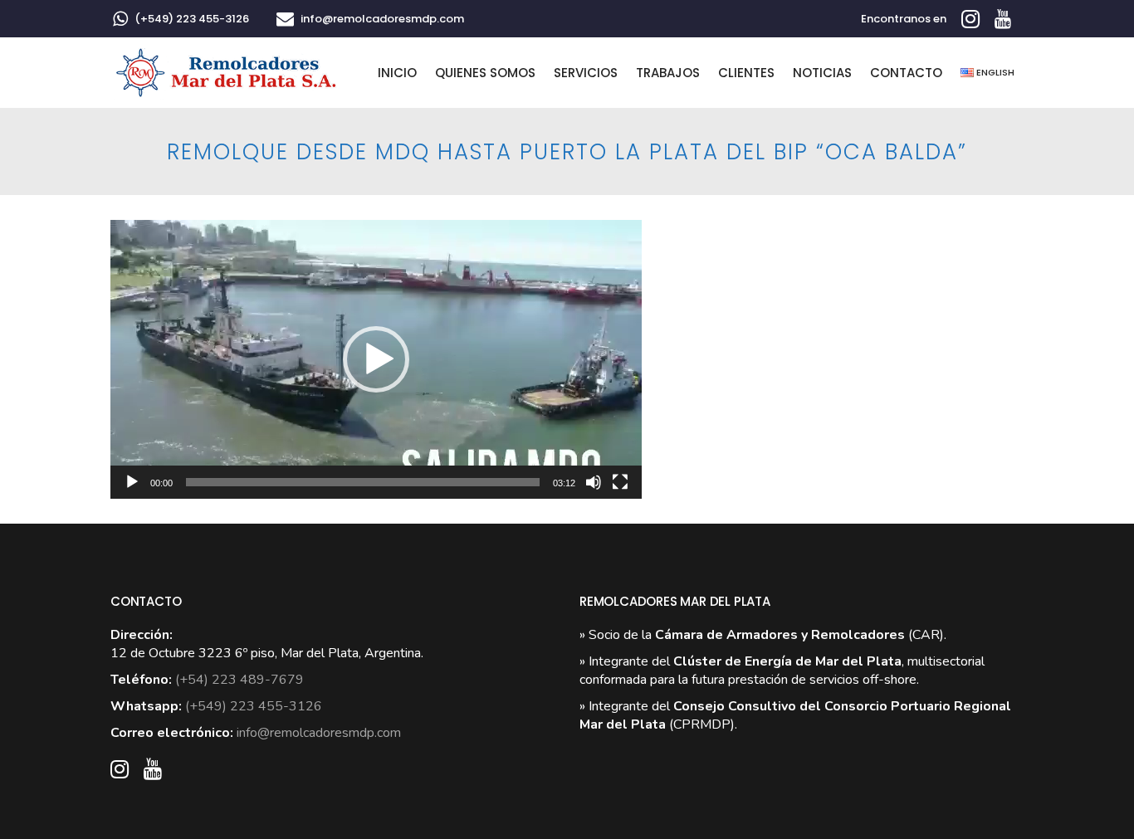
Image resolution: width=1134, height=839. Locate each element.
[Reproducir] (132, 482)
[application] (376, 359)
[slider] (363, 482)
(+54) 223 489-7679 (239, 680)
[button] (376, 359)
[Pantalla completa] (620, 482)
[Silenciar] (593, 482)
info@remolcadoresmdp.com (382, 19)
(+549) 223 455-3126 (191, 19)
